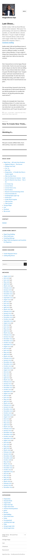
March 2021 (7, 403)
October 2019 (7, 436)
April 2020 (6, 424)
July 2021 (6, 395)
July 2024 (6, 325)
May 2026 (6, 282)
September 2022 (8, 368)
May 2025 (6, 305)
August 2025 (7, 299)
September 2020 (8, 415)
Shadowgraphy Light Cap (12, 195)
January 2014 (7, 485)
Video (5, 524)
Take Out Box (9, 201)
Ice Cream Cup (9, 184)
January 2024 (7, 336)
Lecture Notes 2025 (10, 187)
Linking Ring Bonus (9, 255)
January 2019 (7, 454)
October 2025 (7, 295)
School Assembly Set (11, 193)
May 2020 (6, 422)
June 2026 (6, 280)
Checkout (6, 209)
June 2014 (6, 475)
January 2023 (7, 360)
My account (7, 211)
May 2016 (6, 462)
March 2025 (7, 309)
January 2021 (7, 407)
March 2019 (7, 450)
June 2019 (6, 444)
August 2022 (7, 370)
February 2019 (8, 452)
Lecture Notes (9, 186)
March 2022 (7, 379)
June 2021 (6, 397)
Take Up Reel (8, 203)
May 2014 (6, 477)
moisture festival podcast (11, 508)
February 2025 (8, 311)
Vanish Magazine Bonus (10, 253)
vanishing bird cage (9, 522)
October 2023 (7, 342)
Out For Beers (9, 189)
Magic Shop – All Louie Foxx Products (14, 162)
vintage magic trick (9, 526)
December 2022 (8, 362)
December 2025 (8, 291)
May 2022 (6, 376)
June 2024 (6, 327)
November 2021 (8, 387)
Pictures (6, 512)
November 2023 (8, 340)
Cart (5, 207)
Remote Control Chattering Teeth (14, 191)
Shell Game (8, 197)
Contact (4, 222)
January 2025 (7, 313)
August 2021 (7, 393)
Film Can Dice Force (10, 176)
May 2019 (6, 446)
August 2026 (7, 276)
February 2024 (8, 334)
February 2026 (8, 288)
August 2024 (7, 323)
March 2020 (7, 426)
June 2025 (6, 303)
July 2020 (6, 419)
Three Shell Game (9, 236)
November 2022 (8, 364)
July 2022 (6, 372)
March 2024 (7, 333)
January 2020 (7, 430)
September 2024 (8, 321)
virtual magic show (9, 528)
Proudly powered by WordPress (18, 554)
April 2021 (6, 401)
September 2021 (8, 391)
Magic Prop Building (9, 234)
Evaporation (7, 498)
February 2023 (8, 358)
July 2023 (6, 348)
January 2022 (7, 383)
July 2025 (6, 301)
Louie (5, 112)
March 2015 (7, 464)
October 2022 (7, 366)
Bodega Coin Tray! (10, 166)
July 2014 (6, 473)
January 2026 (7, 290)
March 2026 (7, 286)
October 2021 (7, 389)
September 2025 (8, 297)
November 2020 (8, 411)
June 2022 (6, 374)
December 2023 (8, 338)
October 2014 (7, 469)
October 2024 (7, 319)
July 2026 (6, 278)
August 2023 (7, 346)
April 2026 (7, 284)
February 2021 (8, 405)
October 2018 (7, 460)
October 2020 (7, 413)
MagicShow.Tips (9, 18)
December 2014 (8, 465)
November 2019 (8, 434)
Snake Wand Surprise (11, 199)
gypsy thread (5, 114)
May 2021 (6, 399)
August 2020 (7, 417)
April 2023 (6, 354)
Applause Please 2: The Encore (13, 164)
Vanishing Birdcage (9, 238)
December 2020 (8, 409)
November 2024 (8, 317)
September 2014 (8, 471)
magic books (7, 502)
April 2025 (6, 307)
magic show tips (18, 112)
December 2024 (8, 315)
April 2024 (6, 331)
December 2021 (8, 385)
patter (5, 510)
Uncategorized (8, 520)
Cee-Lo (7, 168)
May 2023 (6, 352)
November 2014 (8, 467)
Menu (24, 11)
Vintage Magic (8, 205)
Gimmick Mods (8, 500)
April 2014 (6, 479)
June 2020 (6, 421)
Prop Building (7, 514)
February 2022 (8, 381)
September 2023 (8, 344)
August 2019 (7, 440)
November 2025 (8, 293)
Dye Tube (7, 170)
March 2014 (7, 481)
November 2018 (8, 458)
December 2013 (8, 487)
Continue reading (8, 42)
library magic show (13, 114)
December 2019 (8, 432)
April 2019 (6, 448)
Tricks (24, 112)
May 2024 (6, 329)
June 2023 (6, 350)
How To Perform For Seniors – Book (15, 178)
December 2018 (8, 456)
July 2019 (6, 442)
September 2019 (8, 438)
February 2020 (8, 428)
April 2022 (6, 378)
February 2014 (8, 483)
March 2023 (7, 356)
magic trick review (9, 506)
